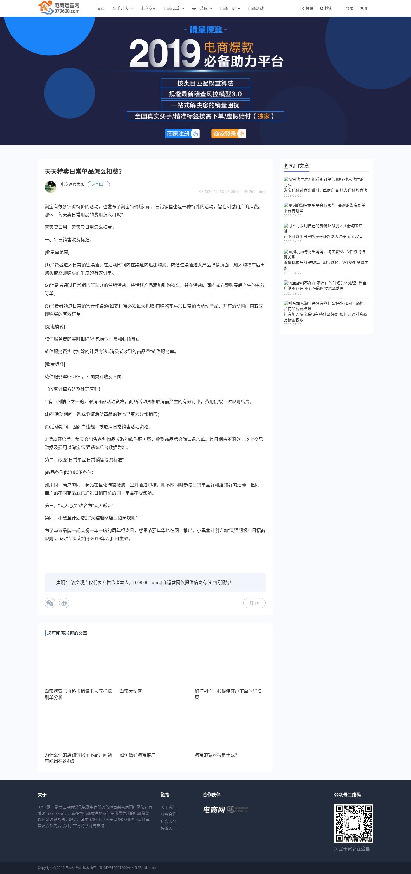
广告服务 (168, 821)
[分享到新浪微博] (64, 603)
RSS (138, 868)
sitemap (150, 868)
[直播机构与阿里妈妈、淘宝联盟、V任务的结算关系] (325, 257)
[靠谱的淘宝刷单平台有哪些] (309, 205)
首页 (101, 8)
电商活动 (256, 8)
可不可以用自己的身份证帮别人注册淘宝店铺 (323, 236)
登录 (350, 8)
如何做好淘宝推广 (137, 755)
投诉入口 (168, 828)
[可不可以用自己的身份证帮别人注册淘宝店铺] (325, 231)
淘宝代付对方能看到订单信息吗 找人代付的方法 (325, 190)
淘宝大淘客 (131, 691)
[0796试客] (214, 813)
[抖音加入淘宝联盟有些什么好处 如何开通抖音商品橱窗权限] (325, 308)
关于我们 (168, 807)
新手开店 (120, 8)
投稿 (309, 8)
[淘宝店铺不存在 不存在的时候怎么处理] (320, 283)
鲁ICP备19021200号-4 (116, 868)
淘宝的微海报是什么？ (217, 755)
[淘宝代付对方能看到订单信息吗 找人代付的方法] (325, 185)
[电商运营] (237, 813)
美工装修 (200, 8)
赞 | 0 (254, 603)
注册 (363, 8)
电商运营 (172, 8)
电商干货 (228, 8)
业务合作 (168, 814)
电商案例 (148, 8)
